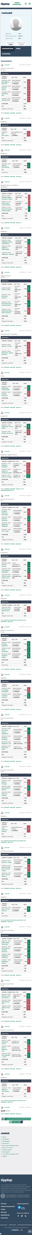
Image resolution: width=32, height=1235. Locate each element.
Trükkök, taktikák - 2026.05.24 (12, 761)
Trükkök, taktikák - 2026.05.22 (12, 888)
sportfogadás (5, 1139)
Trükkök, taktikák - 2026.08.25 (12, 145)
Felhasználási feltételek (24, 1225)
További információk (23, 1197)
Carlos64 (7, 65)
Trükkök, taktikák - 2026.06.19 (12, 367)
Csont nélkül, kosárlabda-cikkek (10, 1154)
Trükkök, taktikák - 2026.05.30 (12, 590)
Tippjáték (4, 1156)
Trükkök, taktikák (6, 1150)
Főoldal (4, 1203)
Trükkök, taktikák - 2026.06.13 (12, 407)
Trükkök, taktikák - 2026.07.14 (12, 222)
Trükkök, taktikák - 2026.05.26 (12, 709)
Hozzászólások (7, 48)
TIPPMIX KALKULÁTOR (17, 3)
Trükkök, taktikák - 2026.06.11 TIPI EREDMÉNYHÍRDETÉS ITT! (12, 489)
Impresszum (3, 1225)
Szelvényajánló (6, 1152)
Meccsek (4, 1212)
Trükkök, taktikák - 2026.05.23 (12, 807)
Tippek (18, 48)
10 (29, 1119)
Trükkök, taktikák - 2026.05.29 (12, 669)
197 (18, 1122)
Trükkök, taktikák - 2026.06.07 (12, 544)
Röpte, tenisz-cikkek (7, 1147)
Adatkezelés (12, 1225)
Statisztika (6, 54)
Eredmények (5, 1215)
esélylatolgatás (6, 1141)
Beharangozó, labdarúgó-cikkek (10, 1145)
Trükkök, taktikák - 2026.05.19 (12, 1069)
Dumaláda (4, 1218)
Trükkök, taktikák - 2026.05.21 (12, 975)
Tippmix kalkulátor (8, 1206)
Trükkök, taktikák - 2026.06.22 (12, 325)
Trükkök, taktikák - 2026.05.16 (12, 1114)
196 (14, 1122)
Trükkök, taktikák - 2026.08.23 (12, 176)
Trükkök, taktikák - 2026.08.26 (12, 113)
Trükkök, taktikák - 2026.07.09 (12, 267)
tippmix (4, 1137)
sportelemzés (5, 1143)
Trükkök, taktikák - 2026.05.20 (12, 1021)
